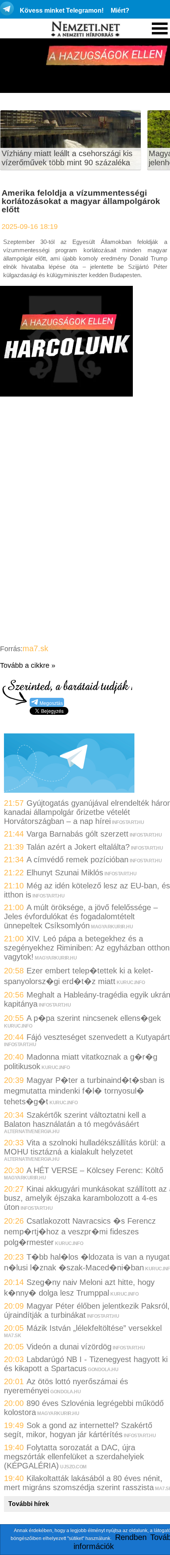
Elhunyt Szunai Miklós (64, 872)
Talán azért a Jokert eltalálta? (78, 847)
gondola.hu (103, 1369)
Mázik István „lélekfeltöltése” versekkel (94, 1328)
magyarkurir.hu (112, 927)
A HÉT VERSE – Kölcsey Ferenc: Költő (94, 1170)
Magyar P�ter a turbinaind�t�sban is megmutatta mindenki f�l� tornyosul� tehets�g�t (84, 1091)
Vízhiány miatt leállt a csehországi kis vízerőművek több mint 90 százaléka (67, 158)
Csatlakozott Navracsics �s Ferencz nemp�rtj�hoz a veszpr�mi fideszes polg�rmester (80, 1232)
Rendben (131, 1537)
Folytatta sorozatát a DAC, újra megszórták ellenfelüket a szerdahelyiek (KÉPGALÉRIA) (74, 1456)
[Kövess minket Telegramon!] (69, 790)
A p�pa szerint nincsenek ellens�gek (93, 1018)
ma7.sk (35, 648)
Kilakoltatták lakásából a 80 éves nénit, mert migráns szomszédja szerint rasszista (83, 1483)
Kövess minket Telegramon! (62, 10)
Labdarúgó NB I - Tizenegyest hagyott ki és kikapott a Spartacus (86, 1364)
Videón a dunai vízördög (68, 1346)
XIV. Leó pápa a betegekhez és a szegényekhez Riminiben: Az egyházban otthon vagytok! (87, 947)
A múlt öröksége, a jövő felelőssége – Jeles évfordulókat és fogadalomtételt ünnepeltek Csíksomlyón (81, 916)
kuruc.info (131, 982)
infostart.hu (128, 822)
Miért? (120, 10)
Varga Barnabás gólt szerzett (77, 833)
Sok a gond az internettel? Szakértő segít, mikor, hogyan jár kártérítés (78, 1430)
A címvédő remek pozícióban (77, 859)
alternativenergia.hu (31, 1131)
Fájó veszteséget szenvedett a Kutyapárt (98, 1037)
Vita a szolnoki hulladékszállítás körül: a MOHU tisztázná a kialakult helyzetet (84, 1147)
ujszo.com (73, 1467)
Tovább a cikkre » (27, 665)
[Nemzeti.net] (85, 29)
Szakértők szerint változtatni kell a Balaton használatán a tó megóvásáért (75, 1119)
